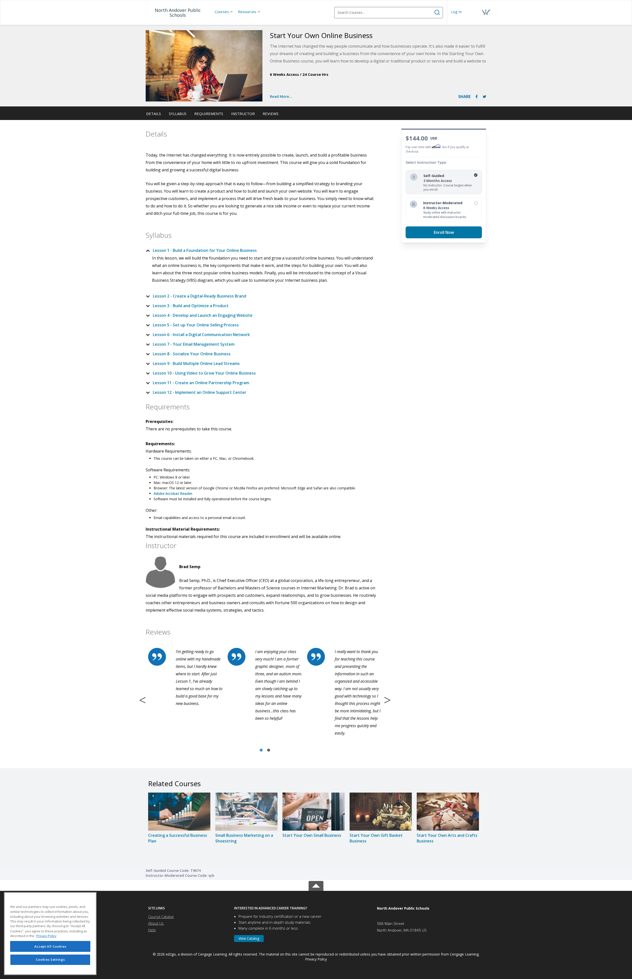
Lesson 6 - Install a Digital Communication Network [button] (201, 334)
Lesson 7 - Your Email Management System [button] (194, 344)
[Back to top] (316, 885)
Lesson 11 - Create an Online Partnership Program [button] (201, 382)
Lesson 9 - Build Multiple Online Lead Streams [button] (196, 363)
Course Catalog (161, 916)
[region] (50, 933)
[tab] (261, 250)
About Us (156, 923)
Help (152, 929)
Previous (142, 700)
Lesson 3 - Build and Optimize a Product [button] (191, 305)
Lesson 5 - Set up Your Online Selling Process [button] (196, 325)
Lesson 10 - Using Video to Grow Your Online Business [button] (204, 373)
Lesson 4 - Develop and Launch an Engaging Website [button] (203, 315)
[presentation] (224, 11)
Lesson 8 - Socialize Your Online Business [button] (192, 354)
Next (387, 700)
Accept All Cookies (50, 946)
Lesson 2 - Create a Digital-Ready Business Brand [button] (199, 296)
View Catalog (248, 938)
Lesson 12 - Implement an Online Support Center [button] (199, 392)
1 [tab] (261, 750)
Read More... (281, 96)
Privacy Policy (316, 959)
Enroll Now (444, 232)
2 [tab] (268, 750)
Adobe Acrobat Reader (173, 493)
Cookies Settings (50, 960)
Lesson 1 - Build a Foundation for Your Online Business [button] (205, 250)
